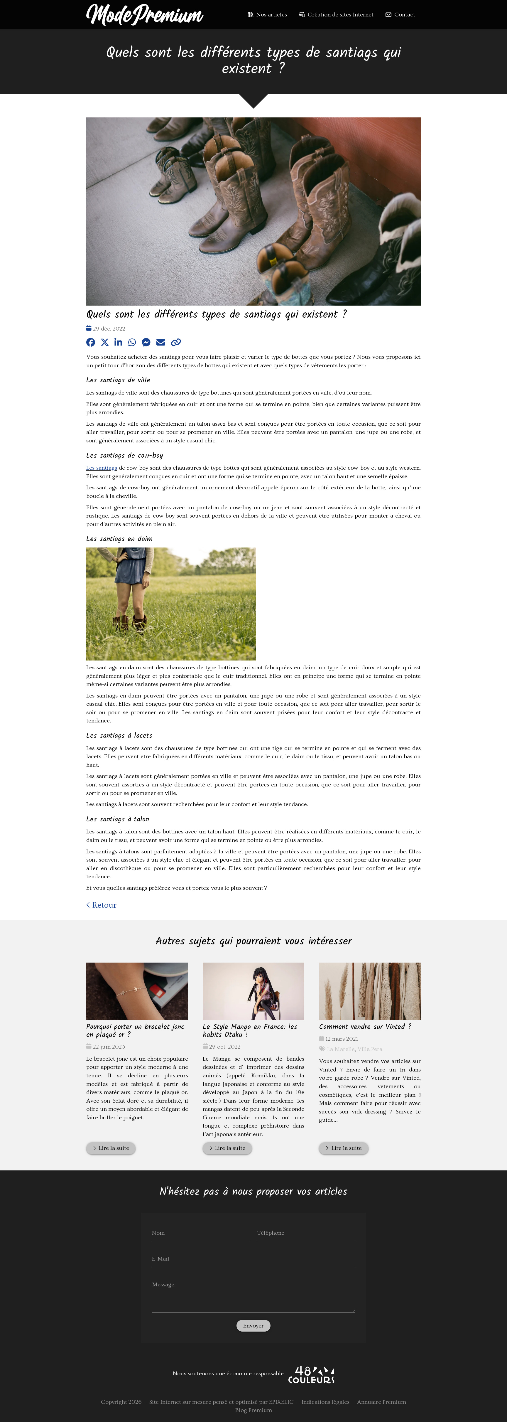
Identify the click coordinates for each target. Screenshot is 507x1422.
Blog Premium (253, 1410)
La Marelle (341, 1049)
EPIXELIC (281, 1402)
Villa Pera (369, 1049)
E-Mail (160, 1258)
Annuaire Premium (381, 1402)
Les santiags (101, 468)
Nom (158, 1232)
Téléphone (270, 1232)
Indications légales (325, 1402)
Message (163, 1284)
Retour (103, 905)
